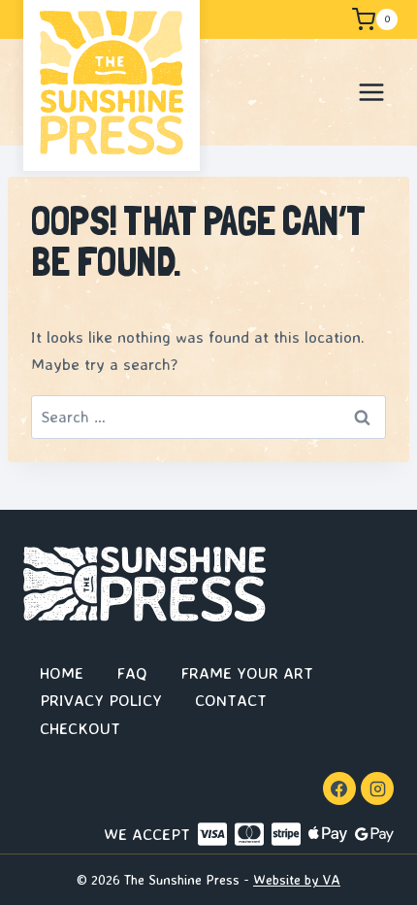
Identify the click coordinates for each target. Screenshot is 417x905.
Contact (231, 699)
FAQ (131, 672)
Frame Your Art (246, 672)
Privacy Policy (101, 699)
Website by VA (296, 879)
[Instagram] (377, 788)
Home (61, 672)
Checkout (80, 728)
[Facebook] (339, 788)
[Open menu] (371, 92)
